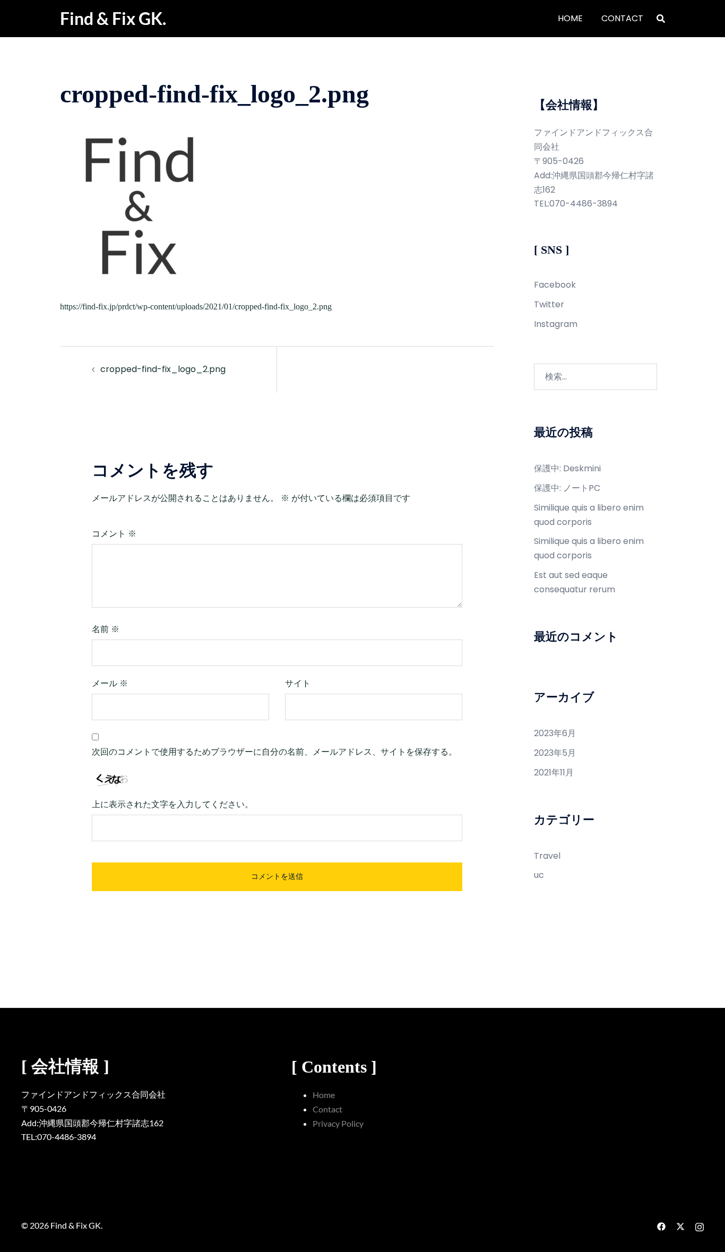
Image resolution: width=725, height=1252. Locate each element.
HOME (570, 18)
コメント (114, 533)
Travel (547, 856)
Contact (327, 1109)
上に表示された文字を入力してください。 (172, 804)
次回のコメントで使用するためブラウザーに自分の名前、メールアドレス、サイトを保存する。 (274, 751)
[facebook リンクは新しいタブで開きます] (661, 1225)
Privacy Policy (338, 1123)
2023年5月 (555, 753)
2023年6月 (555, 733)
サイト (297, 683)
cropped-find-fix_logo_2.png (163, 369)
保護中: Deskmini (567, 468)
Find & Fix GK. (113, 18)
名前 (105, 629)
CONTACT (622, 18)
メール (110, 683)
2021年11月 (554, 772)
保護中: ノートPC (567, 488)
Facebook (555, 285)
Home (324, 1095)
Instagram (555, 324)
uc (539, 875)
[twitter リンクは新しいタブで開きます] (680, 1225)
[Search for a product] (661, 18)
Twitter (549, 304)
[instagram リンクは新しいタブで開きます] (699, 1225)
